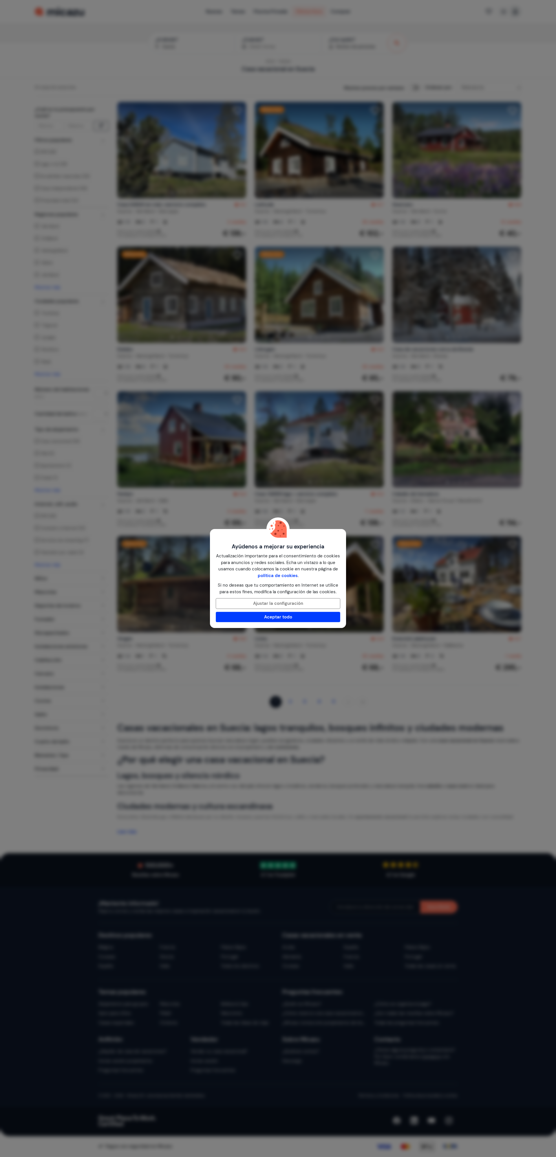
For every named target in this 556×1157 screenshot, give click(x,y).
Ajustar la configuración (278, 603)
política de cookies (278, 575)
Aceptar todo (278, 617)
